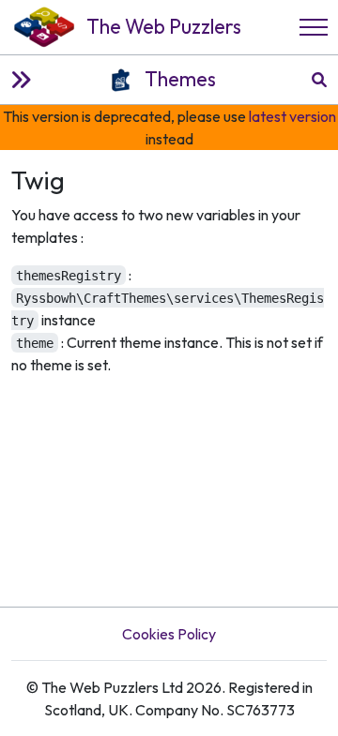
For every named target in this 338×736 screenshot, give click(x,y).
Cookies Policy (169, 633)
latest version (292, 116)
